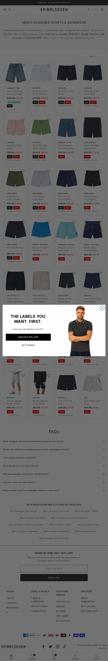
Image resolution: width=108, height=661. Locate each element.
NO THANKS (28, 345)
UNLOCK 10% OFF (28, 337)
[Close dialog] (102, 308)
